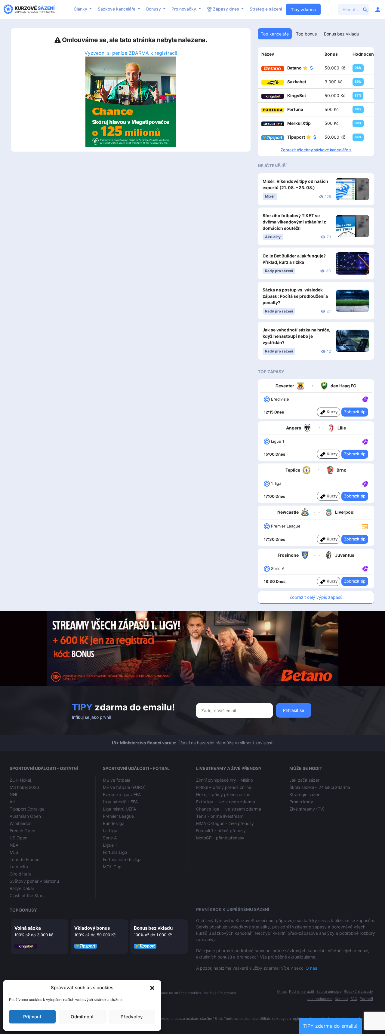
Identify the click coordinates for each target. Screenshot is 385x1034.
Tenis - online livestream (219, 816)
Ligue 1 (110, 845)
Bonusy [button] (154, 8)
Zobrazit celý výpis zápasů (316, 597)
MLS (14, 852)
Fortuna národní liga (122, 859)
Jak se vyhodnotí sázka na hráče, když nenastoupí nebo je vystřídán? (296, 336)
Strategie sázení (266, 8)
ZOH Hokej (20, 780)
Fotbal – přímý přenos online (223, 787)
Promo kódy (301, 801)
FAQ (353, 998)
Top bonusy (23, 909)
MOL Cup (112, 866)
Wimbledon (21, 823)
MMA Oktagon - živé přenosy (225, 823)
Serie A (110, 837)
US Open (18, 837)
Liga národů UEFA (120, 801)
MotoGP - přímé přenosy (220, 837)
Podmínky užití (301, 991)
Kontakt (341, 998)
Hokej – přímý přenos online (223, 794)
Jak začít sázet (304, 780)
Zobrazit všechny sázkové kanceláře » (316, 149)
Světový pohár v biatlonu (34, 881)
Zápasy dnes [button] (226, 8)
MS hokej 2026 (24, 787)
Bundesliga (114, 823)
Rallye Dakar (22, 888)
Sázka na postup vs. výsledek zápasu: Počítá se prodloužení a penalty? (295, 296)
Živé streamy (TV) (307, 808)
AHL (14, 801)
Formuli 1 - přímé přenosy (221, 830)
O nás (311, 968)
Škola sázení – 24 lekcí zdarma (319, 787)
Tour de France (24, 859)
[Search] (365, 9)
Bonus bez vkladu (153, 928)
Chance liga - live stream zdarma (228, 808)
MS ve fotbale (116, 780)
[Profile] (377, 9)
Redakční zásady (358, 991)
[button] (152, 988)
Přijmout (32, 1017)
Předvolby (132, 1017)
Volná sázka (27, 928)
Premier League (118, 816)
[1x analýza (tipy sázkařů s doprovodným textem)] (364, 398)
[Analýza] (365, 398)
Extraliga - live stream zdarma (225, 801)
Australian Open (25, 816)
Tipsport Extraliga (27, 808)
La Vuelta (19, 866)
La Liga (110, 830)
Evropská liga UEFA (122, 794)
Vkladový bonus (92, 928)
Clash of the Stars (27, 895)
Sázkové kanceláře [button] (117, 8)
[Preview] (365, 526)
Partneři (366, 998)
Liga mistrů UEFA (119, 808)
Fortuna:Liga (115, 852)
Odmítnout (82, 1017)
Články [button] (81, 8)
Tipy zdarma (303, 9)
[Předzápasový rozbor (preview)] (365, 526)
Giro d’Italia (21, 873)
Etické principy (328, 991)
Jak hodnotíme (319, 998)
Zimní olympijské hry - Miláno (224, 780)
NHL (14, 794)
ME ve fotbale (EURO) (124, 787)
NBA (14, 845)
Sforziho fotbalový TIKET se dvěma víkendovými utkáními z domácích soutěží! (294, 222)
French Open (22, 830)
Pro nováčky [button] (184, 8)
